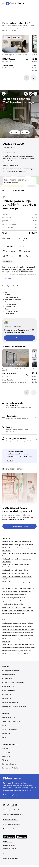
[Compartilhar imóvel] (26, 94)
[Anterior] (26, 78)
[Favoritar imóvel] (31, 94)
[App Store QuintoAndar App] (21, 837)
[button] (19, 406)
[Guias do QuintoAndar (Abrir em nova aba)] (12, 805)
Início (4, 190)
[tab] (8, 286)
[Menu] (3, 4)
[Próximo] (34, 78)
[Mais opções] (35, 94)
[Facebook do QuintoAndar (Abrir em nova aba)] (4, 805)
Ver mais (8, 278)
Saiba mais (19, 338)
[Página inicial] (15, 3)
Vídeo (26, 132)
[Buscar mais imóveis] (4, 94)
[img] (15, 44)
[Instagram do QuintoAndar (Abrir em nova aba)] (8, 805)
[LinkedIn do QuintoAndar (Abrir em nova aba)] (16, 805)
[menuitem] (5, 191)
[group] (15, 52)
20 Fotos (15, 132)
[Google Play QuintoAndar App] (9, 837)
